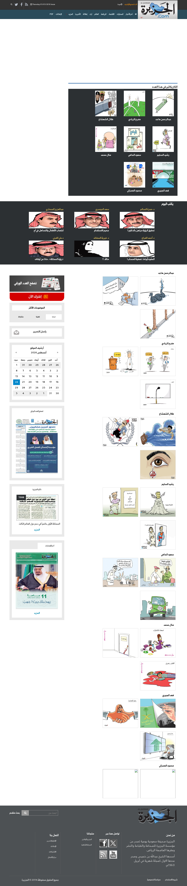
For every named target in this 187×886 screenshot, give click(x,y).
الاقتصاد (111, 14)
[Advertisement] (93, 50)
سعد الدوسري (102, 209)
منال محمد (106, 155)
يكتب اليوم (167, 204)
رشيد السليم (163, 155)
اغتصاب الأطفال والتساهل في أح (49, 230)
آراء (91, 14)
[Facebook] (21, 5)
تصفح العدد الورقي (36, 411)
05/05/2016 (43, 4)
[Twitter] (16, 5)
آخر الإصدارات (49, 546)
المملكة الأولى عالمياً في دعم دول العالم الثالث (39, 524)
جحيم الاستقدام (101, 230)
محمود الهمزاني (134, 191)
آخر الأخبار (129, 14)
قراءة (54, 317)
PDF (51, 14)
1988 (21, 497)
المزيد (70, 14)
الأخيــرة (78, 14)
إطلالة (85, 14)
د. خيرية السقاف (101, 238)
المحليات (120, 14)
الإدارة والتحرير (51, 841)
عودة (119, 4)
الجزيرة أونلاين (87, 839)
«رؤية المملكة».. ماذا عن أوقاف (49, 259)
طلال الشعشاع (106, 119)
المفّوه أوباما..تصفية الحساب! (140, 259)
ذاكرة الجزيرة (37, 489)
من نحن (170, 835)
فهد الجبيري (163, 191)
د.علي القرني (58, 238)
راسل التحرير (39, 331)
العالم (96, 14)
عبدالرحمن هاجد (163, 119)
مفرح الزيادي (134, 119)
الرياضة (103, 14)
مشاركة (21, 317)
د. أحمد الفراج (148, 238)
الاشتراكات (52, 852)
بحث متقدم (14, 813)
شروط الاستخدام (171, 880)
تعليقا (38, 317)
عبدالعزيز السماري (55, 209)
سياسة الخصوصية (154, 880)
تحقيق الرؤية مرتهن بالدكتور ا (140, 230)
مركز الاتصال (52, 857)
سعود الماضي (134, 155)
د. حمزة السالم (147, 209)
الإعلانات (59, 14)
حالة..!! (105, 259)
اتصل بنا (54, 835)
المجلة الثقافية (86, 845)
